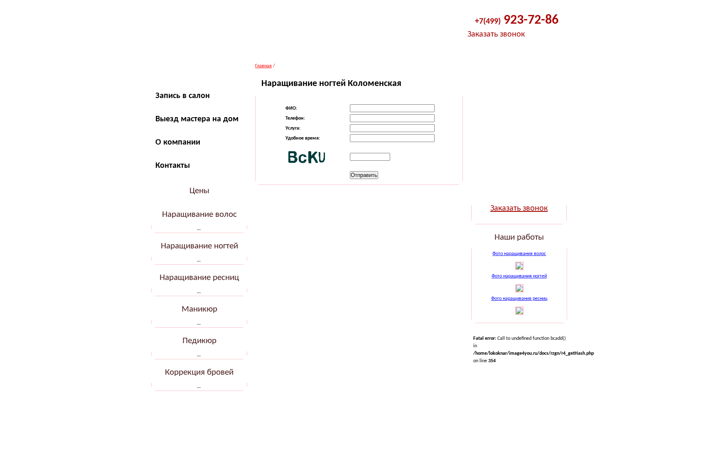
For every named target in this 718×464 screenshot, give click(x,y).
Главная (263, 66)
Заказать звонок (496, 34)
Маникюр (199, 309)
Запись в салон (182, 96)
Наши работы (519, 237)
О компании (177, 142)
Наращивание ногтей (199, 246)
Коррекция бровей (199, 372)
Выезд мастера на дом (197, 119)
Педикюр (199, 340)
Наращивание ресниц (199, 277)
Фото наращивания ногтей (519, 276)
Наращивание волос (199, 214)
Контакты (172, 166)
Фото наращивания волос (519, 253)
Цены (199, 191)
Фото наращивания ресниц (519, 298)
